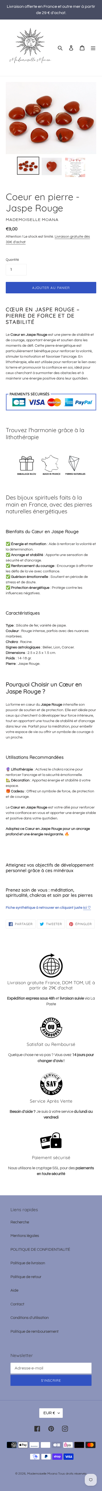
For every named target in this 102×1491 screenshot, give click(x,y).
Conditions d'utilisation (29, 1318)
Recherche (19, 1222)
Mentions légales (24, 1236)
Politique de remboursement (34, 1332)
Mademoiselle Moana (42, 1473)
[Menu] (93, 47)
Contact (17, 1304)
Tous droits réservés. (72, 1473)
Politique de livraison (27, 1263)
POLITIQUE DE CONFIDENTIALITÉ (40, 1250)
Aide (14, 1290)
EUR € (49, 1413)
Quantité (12, 260)
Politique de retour (25, 1277)
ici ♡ (87, 907)
